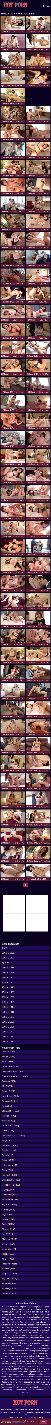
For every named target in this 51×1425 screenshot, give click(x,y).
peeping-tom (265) (11, 1185)
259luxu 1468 (8, 972)
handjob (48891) (9, 1269)
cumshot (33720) (10, 1145)
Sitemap (39, 1417)
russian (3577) (9, 1116)
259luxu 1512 (8, 1041)
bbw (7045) (7, 1061)
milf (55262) (7, 1086)
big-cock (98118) (10, 1175)
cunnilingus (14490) (11, 1180)
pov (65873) (7, 1234)
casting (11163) (9, 1150)
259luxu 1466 (8, 982)
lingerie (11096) (9, 1274)
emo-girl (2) (7, 1155)
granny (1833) (8, 1091)
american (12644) (10, 1101)
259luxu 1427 (8, 958)
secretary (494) (9, 1249)
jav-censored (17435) (12, 1071)
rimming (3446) (9, 1288)
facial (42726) (8, 1224)
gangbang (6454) (10, 1195)
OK (43, 1422)
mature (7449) (8, 1057)
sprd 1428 (7, 963)
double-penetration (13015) (15, 1076)
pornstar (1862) (9, 1283)
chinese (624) (8, 1052)
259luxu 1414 (8, 1007)
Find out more (20, 1422)
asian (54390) (8, 1121)
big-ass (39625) (9, 1278)
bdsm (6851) (8, 1160)
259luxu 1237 (8, 1037)
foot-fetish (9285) (10, 1096)
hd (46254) (7, 1140)
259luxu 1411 (8, 1012)
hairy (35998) (8, 1190)
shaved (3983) (9, 1229)
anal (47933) (8, 1259)
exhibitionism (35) (10, 1165)
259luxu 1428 (8, 987)
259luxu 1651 (8, 953)
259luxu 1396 (8, 997)
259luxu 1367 (8, 977)
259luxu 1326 (8, 1022)
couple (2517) (8, 1219)
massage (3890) (9, 1239)
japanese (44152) (10, 1111)
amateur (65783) (10, 1200)
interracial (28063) (10, 1126)
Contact (11, 1417)
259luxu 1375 (8, 1017)
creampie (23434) (10, 1066)
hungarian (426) (9, 1293)
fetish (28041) (8, 1106)
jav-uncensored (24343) (13, 1135)
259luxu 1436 (8, 1002)
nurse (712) (7, 1170)
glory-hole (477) (9, 1244)
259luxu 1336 (8, 1027)
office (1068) (8, 1131)
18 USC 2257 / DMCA (25, 1417)
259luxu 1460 (8, 992)
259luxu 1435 (8, 968)
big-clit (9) (7, 1214)
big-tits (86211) (9, 1204)
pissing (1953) (8, 1254)
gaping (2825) (8, 1209)
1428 (4, 948)
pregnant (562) (9, 1081)
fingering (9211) (9, 1264)
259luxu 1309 (8, 1032)
